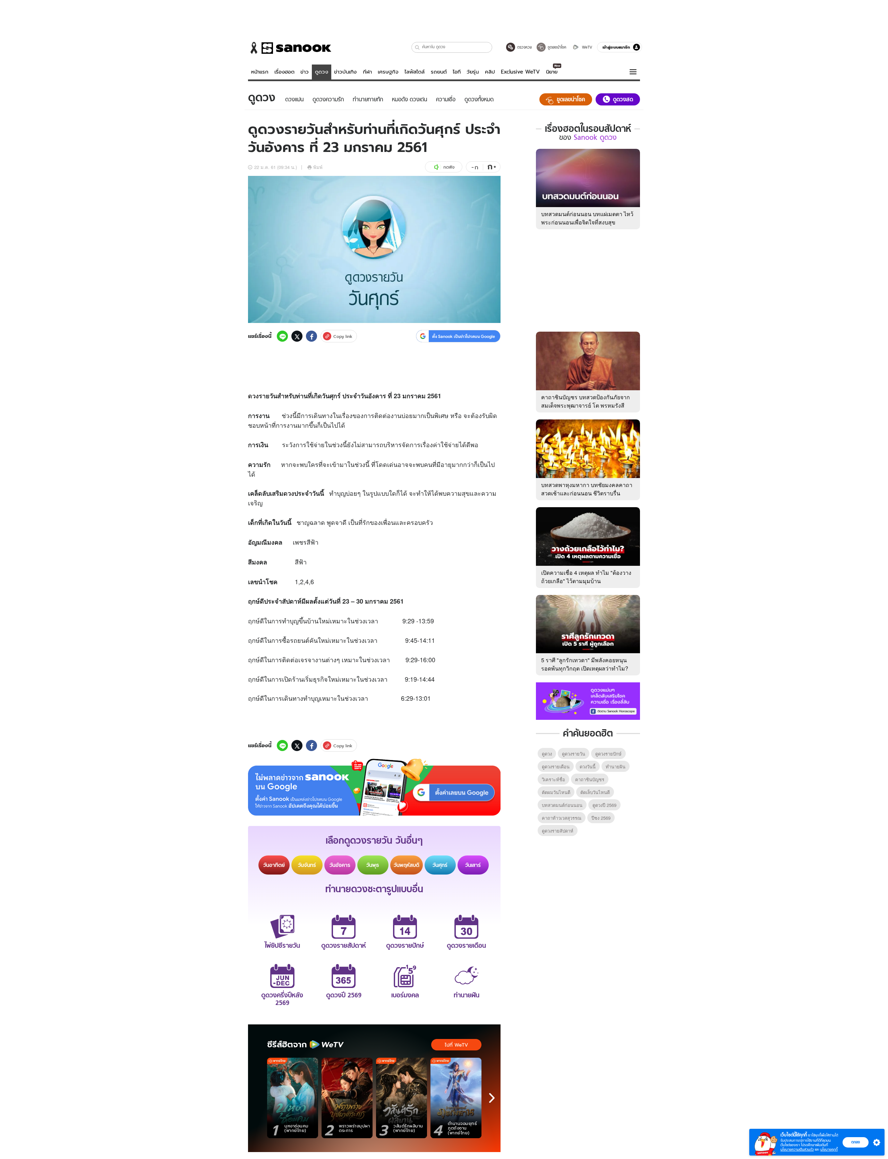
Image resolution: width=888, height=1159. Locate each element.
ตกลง (855, 1142)
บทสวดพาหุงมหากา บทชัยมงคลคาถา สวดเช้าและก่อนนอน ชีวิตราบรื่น (586, 489)
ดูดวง (321, 72)
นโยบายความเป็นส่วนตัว (797, 1149)
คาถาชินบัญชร (589, 779)
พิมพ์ (318, 167)
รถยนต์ (439, 72)
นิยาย (551, 72)
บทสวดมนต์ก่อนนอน (562, 805)
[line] (282, 336)
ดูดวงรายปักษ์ (608, 753)
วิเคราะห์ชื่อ (553, 779)
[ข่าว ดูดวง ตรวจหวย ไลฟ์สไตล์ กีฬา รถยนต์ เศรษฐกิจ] (289, 48)
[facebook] (311, 336)
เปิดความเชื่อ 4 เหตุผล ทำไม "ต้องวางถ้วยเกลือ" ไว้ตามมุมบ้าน (586, 577)
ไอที (457, 72)
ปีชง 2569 (600, 818)
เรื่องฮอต (284, 72)
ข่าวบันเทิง (345, 72)
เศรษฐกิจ (388, 72)
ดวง (253, 395)
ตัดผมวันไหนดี (556, 792)
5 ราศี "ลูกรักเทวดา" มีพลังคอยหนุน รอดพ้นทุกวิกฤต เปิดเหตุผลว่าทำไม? (584, 664)
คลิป (490, 72)
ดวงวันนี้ (588, 766)
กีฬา (367, 72)
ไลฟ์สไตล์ (414, 72)
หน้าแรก (259, 72)
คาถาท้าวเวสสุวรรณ (561, 818)
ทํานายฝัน (615, 766)
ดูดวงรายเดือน (556, 766)
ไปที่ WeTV (456, 1044)
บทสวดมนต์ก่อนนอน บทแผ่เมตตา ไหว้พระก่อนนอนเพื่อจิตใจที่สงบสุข (587, 218)
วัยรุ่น (473, 72)
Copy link (342, 336)
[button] (417, 47)
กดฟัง (448, 167)
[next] (492, 1098)
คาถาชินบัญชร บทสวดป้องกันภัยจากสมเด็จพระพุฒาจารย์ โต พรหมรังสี (585, 401)
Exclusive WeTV (520, 72)
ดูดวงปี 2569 (604, 805)
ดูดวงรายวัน (573, 753)
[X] (296, 336)
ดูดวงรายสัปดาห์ (557, 830)
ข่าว (304, 72)
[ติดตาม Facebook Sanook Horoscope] (588, 700)
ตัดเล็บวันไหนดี (595, 792)
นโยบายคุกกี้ (829, 1149)
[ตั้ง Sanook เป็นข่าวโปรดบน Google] (374, 787)
